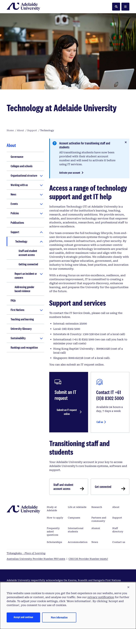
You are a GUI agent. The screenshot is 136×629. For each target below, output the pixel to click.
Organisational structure (24, 175)
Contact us (118, 542)
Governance (17, 156)
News (13, 194)
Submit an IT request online (67, 412)
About (115, 507)
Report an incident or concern (26, 275)
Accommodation (77, 542)
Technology (21, 241)
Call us (100, 422)
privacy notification (100, 597)
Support (15, 232)
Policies (15, 213)
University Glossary (21, 328)
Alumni (95, 528)
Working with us (19, 185)
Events (14, 204)
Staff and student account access (28, 253)
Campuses (74, 517)
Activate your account (69, 172)
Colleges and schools (22, 166)
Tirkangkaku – (26, 553)
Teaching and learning (22, 319)
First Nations (17, 310)
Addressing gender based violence (24, 289)
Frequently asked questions (53, 531)
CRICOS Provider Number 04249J (88, 558)
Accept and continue (23, 617)
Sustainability (18, 338)
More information (59, 617)
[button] (128, 587)
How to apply (55, 517)
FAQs (13, 300)
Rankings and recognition (24, 347)
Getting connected (28, 264)
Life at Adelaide (77, 507)
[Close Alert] (125, 142)
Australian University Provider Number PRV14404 (36, 558)
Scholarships (54, 542)
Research (96, 507)
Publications (17, 222)
